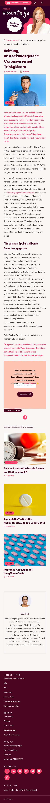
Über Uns (7, 755)
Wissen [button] (9, 513)
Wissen (16, 40)
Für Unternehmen (10, 750)
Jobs (5, 683)
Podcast (7, 721)
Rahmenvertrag (10, 730)
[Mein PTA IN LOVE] (35, 3)
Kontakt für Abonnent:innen (14, 679)
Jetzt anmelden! (25, 394)
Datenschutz (9, 697)
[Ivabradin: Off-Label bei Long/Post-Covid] (25, 566)
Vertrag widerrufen (11, 706)
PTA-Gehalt (8, 726)
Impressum (8, 692)
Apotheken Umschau (19, 3)
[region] (25, 20)
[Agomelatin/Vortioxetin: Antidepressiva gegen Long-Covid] (25, 515)
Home (8, 40)
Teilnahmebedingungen (13, 746)
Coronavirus (8, 717)
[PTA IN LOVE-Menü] (25, 8)
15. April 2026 (9, 577)
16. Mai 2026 (9, 476)
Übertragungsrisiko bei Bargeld (20, 193)
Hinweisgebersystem (12, 701)
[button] (25, 20)
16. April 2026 (9, 526)
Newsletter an (30, 384)
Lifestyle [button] (11, 462)
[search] (42, 3)
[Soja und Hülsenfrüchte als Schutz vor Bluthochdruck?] (25, 464)
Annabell (26, 71)
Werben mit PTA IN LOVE (13, 759)
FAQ (5, 688)
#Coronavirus (13, 410)
